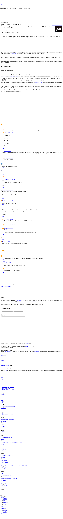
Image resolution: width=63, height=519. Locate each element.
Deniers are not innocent (3, 368)
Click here (2, 286)
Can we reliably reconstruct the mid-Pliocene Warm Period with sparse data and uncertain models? (12, 442)
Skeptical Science (3, 408)
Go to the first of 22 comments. (55, 25)
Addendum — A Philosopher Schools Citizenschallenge (7, 419)
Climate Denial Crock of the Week (5, 436)
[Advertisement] (22, 14)
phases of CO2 (12, 76)
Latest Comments (5, 498)
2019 (2, 380)
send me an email (19, 301)
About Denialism (5, 507)
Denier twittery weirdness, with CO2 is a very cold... (8, 389)
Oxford (6, 370)
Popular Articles (5, 501)
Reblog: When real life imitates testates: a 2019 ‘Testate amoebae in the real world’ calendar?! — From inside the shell (14, 465)
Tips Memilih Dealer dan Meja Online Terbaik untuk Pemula (8, 432)
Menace (2, 486)
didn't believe (16, 76)
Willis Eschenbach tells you (7, 351)
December (3, 381)
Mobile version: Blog (5, 502)
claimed (42, 82)
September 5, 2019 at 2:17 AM (9, 163)
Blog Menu (2, 497)
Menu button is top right (4, 513)
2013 (2, 401)
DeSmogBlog (3, 426)
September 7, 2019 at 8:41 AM (7, 241)
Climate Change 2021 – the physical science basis (7, 455)
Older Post (61, 287)
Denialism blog (2, 360)
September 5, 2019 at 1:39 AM (7, 151)
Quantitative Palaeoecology (4, 462)
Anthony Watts (26, 346)
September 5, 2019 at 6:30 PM (9, 190)
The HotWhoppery (5, 510)
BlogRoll (4, 500)
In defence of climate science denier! (5, 365)
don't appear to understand (13, 53)
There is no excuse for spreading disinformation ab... (8, 387)
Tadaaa (3, 241)
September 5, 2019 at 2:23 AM (9, 158)
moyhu (2, 413)
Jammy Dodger (6, 179)
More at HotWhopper (3, 508)
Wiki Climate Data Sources (6, 505)
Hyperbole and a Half (4, 485)
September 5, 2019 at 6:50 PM (11, 179)
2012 (2, 402)
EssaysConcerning (3, 421)
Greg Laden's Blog (3, 472)
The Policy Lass (3, 439)
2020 (2, 379)
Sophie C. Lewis (3, 431)
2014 (2, 400)
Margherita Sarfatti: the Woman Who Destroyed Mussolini (8, 450)
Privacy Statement (5, 512)
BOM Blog (2, 444)
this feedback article (34, 301)
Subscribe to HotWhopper (6, 308)
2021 (2, 378)
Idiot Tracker (3, 457)
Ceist (3, 255)
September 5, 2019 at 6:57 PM (9, 200)
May (2, 393)
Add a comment (60, 25)
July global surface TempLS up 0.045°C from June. (7, 414)
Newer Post (2, 287)
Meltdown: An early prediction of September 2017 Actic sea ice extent (9, 478)
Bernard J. (5, 224)
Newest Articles (5, 499)
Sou (4, 158)
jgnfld (5, 132)
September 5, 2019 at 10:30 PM (9, 132)
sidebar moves (19, 300)
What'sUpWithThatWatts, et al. (5, 418)
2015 (2, 399)
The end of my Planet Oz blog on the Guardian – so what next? (8, 468)
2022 (2, 377)
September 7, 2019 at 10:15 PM (7, 255)
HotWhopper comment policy (8, 286)
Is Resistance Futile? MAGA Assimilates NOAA (6, 437)
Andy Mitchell (4, 200)
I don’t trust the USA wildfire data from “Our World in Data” (8, 406)
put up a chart (4, 76)
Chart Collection (5, 509)
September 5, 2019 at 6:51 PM (11, 184)
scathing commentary (36, 351)
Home (31, 287)
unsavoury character (37, 82)
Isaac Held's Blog (3, 480)
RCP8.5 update (3, 424)
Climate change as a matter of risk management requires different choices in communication (11, 470)
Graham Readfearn (3, 467)
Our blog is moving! (3, 447)
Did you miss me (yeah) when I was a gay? (6, 411)
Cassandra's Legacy (3, 449)
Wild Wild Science (27, 343)
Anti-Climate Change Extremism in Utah (6, 475)
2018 (2, 395)
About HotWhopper (5, 511)
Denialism (2, 506)
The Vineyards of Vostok (4, 483)
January (3, 394)
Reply (3, 148)
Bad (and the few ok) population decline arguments (7, 429)
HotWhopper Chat (5, 504)
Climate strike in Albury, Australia (6, 388)
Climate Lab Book (3, 454)
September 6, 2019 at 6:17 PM (9, 219)
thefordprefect (4, 163)
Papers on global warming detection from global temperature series (9, 488)
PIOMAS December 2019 (4, 460)
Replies (4, 127)
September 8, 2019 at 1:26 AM (9, 262)
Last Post (2, 473)
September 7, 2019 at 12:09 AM (11, 224)
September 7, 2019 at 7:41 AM (9, 228)
